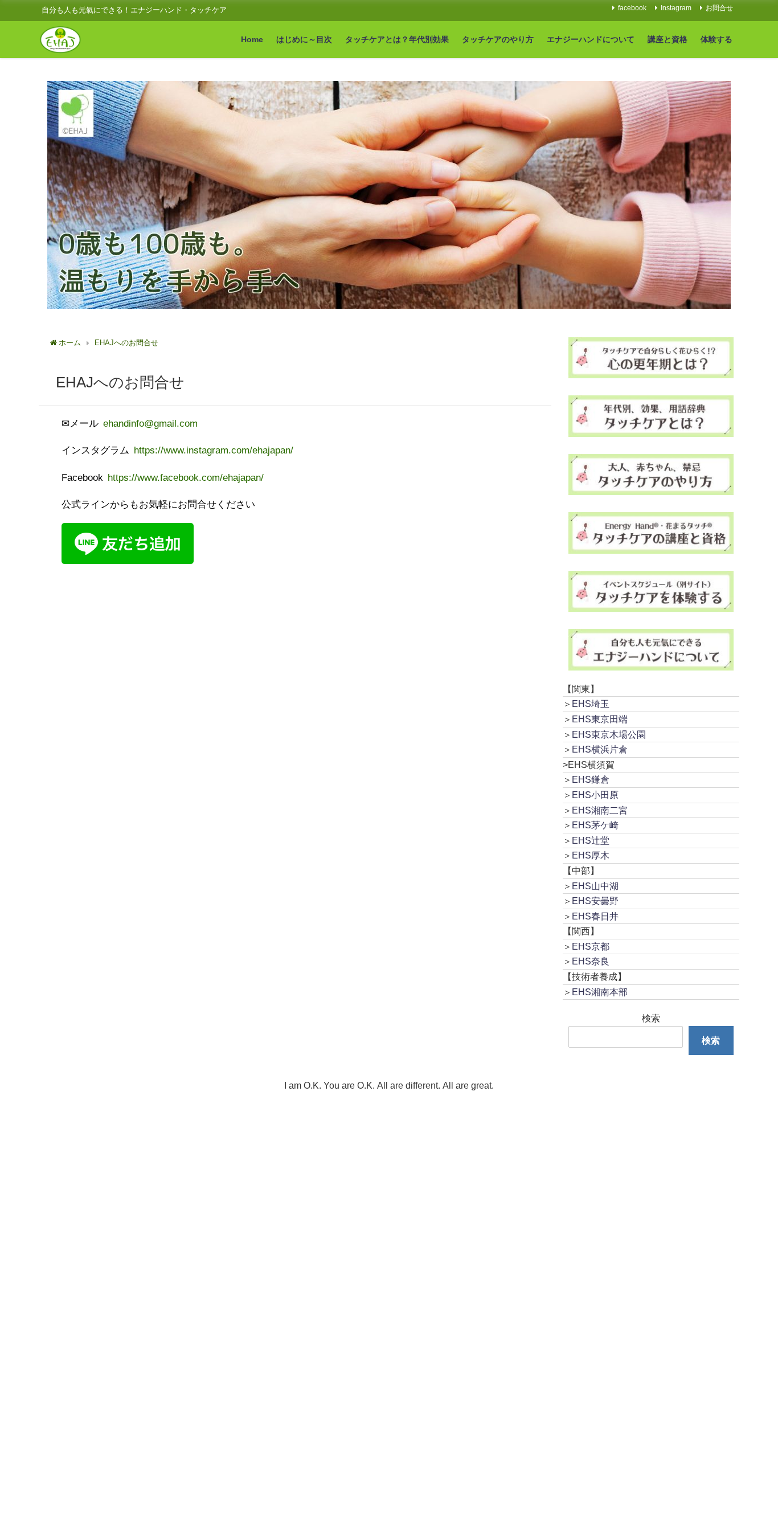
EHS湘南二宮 (600, 810)
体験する (716, 39)
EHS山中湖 (595, 885)
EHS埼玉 (590, 703)
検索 (651, 1018)
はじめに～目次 (304, 39)
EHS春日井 (595, 916)
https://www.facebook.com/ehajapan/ (187, 477)
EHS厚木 (590, 855)
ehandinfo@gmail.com (150, 423)
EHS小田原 (595, 794)
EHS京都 (590, 946)
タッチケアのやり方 (498, 39)
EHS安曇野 (595, 900)
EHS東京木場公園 (609, 734)
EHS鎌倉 (590, 779)
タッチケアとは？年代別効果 (397, 39)
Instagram (676, 8)
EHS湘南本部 (600, 991)
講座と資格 (667, 39)
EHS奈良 (590, 961)
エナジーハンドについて (590, 39)
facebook (632, 8)
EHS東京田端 (600, 718)
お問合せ (719, 8)
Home (252, 39)
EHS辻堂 (590, 840)
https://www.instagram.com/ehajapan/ (213, 450)
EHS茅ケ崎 (595, 824)
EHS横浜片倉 (600, 749)
